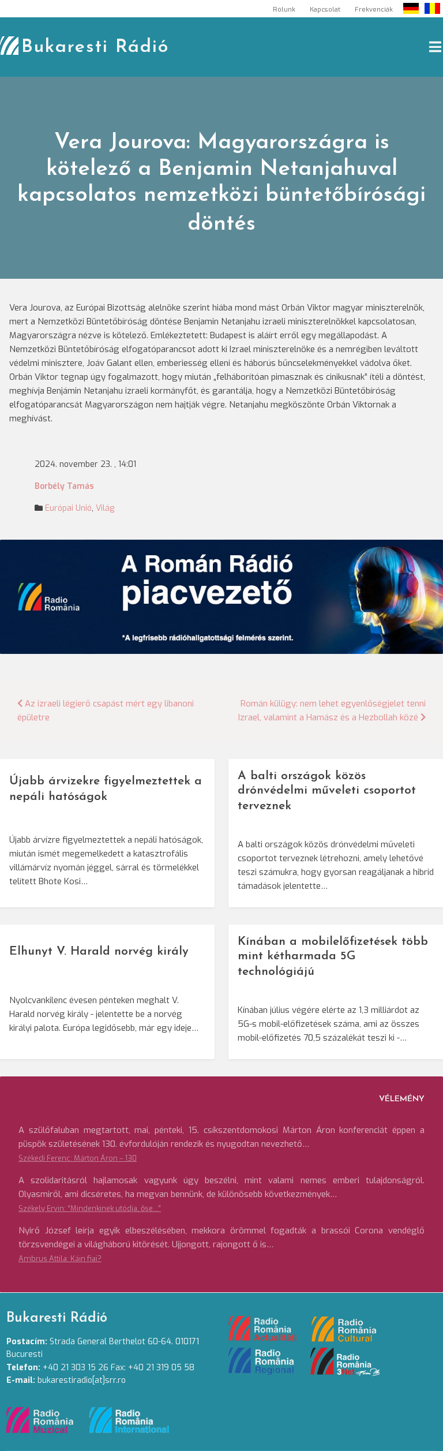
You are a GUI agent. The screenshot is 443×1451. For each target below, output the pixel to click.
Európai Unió (68, 508)
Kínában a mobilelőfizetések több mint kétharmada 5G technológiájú (333, 957)
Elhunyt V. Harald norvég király (99, 951)
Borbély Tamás (64, 486)
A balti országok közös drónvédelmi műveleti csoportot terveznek (327, 791)
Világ (105, 508)
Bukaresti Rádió (95, 47)
